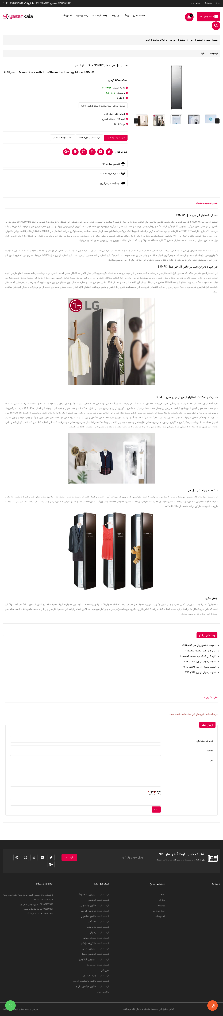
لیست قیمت (101, 15)
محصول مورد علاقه (87, 138)
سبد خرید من (158, 911)
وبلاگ (126, 15)
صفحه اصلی (139, 15)
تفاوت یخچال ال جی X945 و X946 (199, 667)
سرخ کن (105, 970)
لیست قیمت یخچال (99, 932)
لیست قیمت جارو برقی (98, 927)
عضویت (208, 3)
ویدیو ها (115, 15)
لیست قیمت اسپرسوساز (97, 965)
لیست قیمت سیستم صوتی (96, 938)
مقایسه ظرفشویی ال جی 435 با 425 (199, 645)
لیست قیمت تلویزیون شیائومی (94, 959)
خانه (163, 895)
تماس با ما (195, 3)
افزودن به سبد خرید (115, 138)
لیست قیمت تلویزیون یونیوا (95, 954)
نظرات (202, 53)
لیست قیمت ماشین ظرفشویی (94, 916)
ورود (218, 3)
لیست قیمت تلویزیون (98, 900)
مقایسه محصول (60, 138)
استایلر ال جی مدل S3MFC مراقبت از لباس (165, 40)
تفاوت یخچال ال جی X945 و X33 (200, 661)
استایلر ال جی (196, 40)
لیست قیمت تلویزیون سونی (95, 949)
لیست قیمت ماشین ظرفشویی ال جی (91, 986)
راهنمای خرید (82, 15)
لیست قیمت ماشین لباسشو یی (94, 905)
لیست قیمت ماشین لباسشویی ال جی (91, 981)
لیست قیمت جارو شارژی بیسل (94, 976)
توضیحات (213, 53)
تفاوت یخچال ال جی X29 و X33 (200, 672)
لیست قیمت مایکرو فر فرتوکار (95, 943)
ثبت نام (69, 857)
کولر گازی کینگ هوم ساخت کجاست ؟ (198, 656)
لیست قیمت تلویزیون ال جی (95, 911)
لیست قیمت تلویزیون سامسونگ (93, 895)
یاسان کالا (136, 1009)
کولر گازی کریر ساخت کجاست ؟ (200, 651)
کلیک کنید (109, 114)
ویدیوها (161, 905)
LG (114, 124)
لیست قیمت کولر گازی (98, 922)
